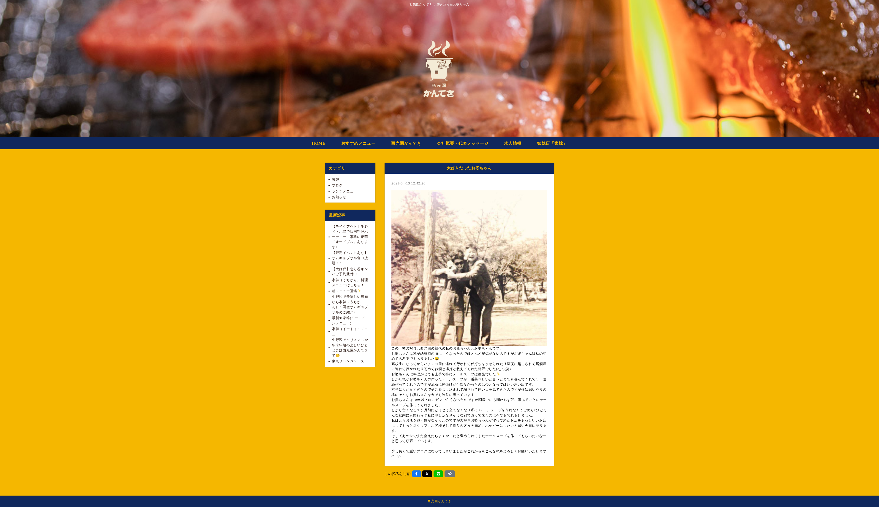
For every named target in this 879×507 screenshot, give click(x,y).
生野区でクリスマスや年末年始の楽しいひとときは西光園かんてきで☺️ (350, 347)
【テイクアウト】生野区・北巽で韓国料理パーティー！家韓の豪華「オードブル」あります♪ (350, 237)
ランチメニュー (344, 191)
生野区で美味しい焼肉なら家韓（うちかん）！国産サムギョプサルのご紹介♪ (350, 304)
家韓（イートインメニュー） (350, 331)
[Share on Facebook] (416, 473)
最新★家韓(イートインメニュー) (349, 320)
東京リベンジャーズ (348, 361)
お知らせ (339, 197)
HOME (319, 143)
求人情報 (512, 143)
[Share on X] (427, 473)
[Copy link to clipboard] (450, 473)
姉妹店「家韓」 (552, 143)
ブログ (337, 185)
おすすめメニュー (358, 143)
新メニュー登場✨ (347, 291)
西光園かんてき (406, 143)
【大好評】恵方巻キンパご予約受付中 (350, 271)
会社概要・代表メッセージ (462, 143)
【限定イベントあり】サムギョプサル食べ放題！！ (350, 258)
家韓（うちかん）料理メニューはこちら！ (350, 282)
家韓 (335, 179)
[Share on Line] (438, 473)
